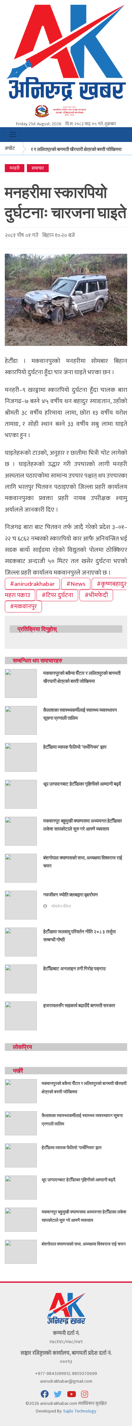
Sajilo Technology (79, 1411)
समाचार (38, 168)
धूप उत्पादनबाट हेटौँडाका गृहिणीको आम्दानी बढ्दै (82, 784)
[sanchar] (66, 111)
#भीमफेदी (96, 595)
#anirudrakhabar (32, 584)
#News (75, 584)
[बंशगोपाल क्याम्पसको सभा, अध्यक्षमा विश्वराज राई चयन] (21, 868)
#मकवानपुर (23, 606)
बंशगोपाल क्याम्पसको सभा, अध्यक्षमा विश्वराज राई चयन (84, 1243)
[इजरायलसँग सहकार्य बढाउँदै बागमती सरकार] (21, 1015)
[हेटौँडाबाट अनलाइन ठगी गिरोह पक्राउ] (21, 978)
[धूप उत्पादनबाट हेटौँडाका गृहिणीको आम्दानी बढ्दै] (21, 794)
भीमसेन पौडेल (61, 906)
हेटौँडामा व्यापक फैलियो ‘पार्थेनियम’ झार (75, 747)
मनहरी (15, 168)
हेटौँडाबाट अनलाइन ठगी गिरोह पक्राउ (74, 968)
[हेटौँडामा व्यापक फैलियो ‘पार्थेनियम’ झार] (21, 757)
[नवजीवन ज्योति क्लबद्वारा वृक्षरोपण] (21, 905)
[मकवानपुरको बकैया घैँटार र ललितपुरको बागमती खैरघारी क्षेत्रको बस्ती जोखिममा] (21, 683)
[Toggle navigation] (13, 134)
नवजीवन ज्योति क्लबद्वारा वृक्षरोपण (70, 894)
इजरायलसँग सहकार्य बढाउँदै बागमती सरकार (79, 1005)
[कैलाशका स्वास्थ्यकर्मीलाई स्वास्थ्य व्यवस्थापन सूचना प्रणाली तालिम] (21, 720)
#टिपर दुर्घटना (57, 595)
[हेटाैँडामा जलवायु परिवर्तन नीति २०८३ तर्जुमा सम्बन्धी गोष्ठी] (21, 942)
